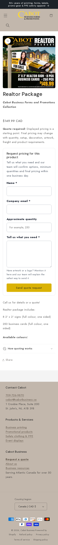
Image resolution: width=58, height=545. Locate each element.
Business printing (16, 427)
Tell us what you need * (23, 237)
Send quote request (29, 288)
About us (11, 464)
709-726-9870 (15, 395)
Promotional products (19, 432)
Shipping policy (40, 539)
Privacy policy (42, 534)
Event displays (15, 440)
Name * (12, 183)
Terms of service (22, 539)
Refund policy (25, 534)
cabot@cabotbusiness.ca (21, 399)
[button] (5, 15)
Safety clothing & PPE (19, 436)
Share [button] (9, 360)
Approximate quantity (22, 219)
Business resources (17, 468)
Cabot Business (28, 530)
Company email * (19, 201)
